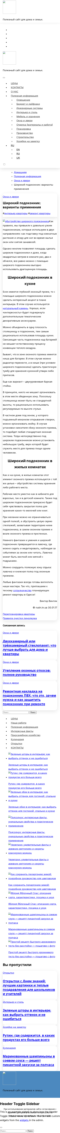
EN (18, 149)
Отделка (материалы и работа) (34, 124)
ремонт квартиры (40, 213)
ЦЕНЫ (14, 83)
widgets (24, 1120)
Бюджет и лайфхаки (28, 104)
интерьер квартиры (15, 213)
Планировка (23, 128)
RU (12, 145)
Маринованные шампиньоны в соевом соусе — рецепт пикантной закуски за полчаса (29, 1060)
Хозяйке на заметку (28, 141)
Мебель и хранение (28, 116)
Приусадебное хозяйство (25, 735)
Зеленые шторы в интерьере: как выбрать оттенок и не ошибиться (27, 1014)
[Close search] (1, 1127)
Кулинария (17, 739)
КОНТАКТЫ (17, 87)
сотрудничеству (22, 590)
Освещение (23, 100)
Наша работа (18, 722)
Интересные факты (22, 731)
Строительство (25, 137)
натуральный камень (15, 308)
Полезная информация (24, 95)
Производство (24, 133)
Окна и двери (24, 120)
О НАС (14, 91)
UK (18, 157)
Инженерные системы (29, 108)
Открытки (16, 743)
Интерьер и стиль (26, 112)
